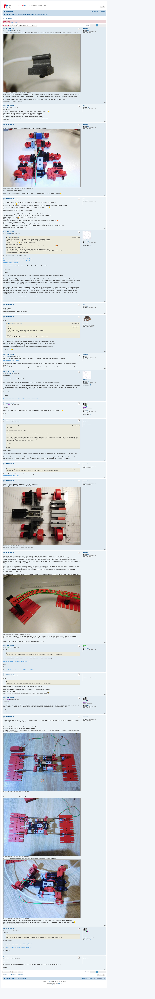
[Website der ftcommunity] (10, 6)
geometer (85, 239)
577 (88, 324)
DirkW (84, 645)
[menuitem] (13, 12)
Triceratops (85, 322)
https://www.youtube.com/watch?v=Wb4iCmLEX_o (16, 661)
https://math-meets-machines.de (10, 299)
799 (88, 241)
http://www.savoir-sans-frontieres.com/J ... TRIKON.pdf (17, 259)
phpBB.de (60, 983)
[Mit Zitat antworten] (79, 29)
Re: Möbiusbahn (9, 28)
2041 (88, 410)
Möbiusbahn (7, 18)
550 (88, 648)
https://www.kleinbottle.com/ (10, 262)
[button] (91, 25)
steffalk (85, 407)
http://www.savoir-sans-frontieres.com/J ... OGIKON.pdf (17, 260)
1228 (88, 30)
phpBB (49, 981)
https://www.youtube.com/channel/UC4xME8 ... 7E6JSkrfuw (21, 669)
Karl (84, 105)
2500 (88, 107)
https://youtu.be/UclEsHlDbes (11, 475)
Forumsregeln (14, 22)
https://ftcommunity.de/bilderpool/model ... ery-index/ (17, 944)
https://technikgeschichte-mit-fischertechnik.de (28, 299)
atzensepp (85, 28)
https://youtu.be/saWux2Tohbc (11, 360)
